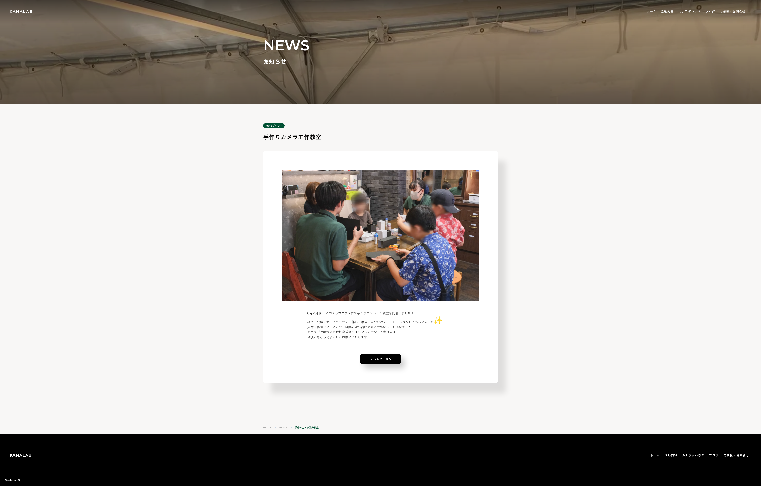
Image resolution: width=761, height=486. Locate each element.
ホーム (651, 11)
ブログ (710, 11)
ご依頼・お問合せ (733, 11)
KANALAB (21, 455)
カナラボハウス (690, 11)
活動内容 (667, 11)
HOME (267, 427)
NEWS (283, 427)
